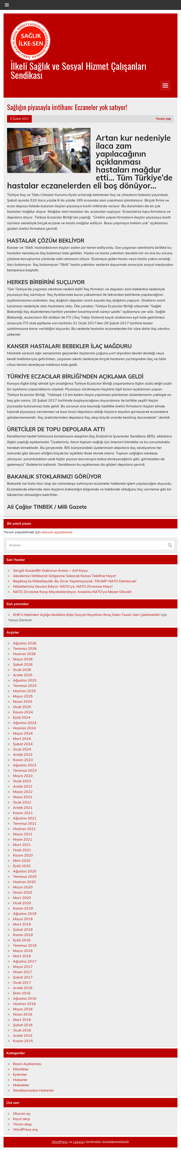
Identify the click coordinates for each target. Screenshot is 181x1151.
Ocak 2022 (22, 802)
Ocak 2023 (22, 781)
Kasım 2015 (23, 1041)
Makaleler (21, 1085)
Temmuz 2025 (25, 685)
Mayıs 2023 (23, 775)
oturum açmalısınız (56, 532)
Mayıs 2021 (23, 834)
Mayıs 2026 (23, 659)
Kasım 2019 (23, 908)
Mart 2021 (22, 844)
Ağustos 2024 (24, 722)
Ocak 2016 (22, 1030)
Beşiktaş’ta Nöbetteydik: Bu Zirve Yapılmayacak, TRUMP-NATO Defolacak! (74, 581)
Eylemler (20, 1074)
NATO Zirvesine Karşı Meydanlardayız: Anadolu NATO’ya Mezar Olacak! (72, 591)
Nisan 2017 (22, 972)
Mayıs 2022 (23, 791)
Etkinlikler (21, 1069)
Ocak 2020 (22, 903)
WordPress (60, 1142)
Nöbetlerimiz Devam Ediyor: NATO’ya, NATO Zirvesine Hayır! (63, 586)
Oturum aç (21, 1113)
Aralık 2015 (22, 1035)
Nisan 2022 (22, 797)
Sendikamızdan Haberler (33, 1090)
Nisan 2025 (22, 701)
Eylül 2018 (21, 940)
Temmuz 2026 (25, 648)
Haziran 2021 (24, 828)
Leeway (79, 1142)
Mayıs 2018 (23, 950)
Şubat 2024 (23, 744)
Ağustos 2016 (24, 998)
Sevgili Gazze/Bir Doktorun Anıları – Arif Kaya (50, 570)
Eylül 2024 (21, 717)
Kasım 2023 (23, 760)
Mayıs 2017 (23, 966)
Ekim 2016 (21, 993)
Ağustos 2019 (24, 913)
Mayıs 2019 (23, 919)
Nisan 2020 (22, 892)
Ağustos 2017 (24, 961)
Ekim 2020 (21, 860)
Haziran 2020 (24, 881)
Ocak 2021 (22, 850)
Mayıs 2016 (23, 1009)
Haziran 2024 (24, 728)
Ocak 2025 (22, 707)
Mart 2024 (22, 738)
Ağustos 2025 (24, 680)
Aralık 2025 (22, 675)
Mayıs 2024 (23, 733)
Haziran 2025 (24, 691)
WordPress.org (25, 1129)
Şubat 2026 (23, 664)
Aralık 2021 (22, 807)
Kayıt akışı (21, 1119)
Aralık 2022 (22, 786)
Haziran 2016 (24, 1003)
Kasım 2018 (23, 935)
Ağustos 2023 (24, 765)
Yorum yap (163, 118)
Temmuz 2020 (25, 876)
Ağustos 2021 (24, 818)
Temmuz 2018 (25, 945)
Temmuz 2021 (25, 823)
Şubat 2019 (23, 929)
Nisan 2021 (22, 839)
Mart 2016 (22, 1019)
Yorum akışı (22, 1124)
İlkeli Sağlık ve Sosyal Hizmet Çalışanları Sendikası (78, 70)
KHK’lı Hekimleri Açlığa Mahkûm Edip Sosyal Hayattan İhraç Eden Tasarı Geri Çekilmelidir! (86, 614)
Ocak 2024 (22, 749)
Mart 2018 (22, 956)
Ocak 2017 (22, 982)
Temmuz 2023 (25, 770)
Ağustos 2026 (24, 643)
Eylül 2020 (21, 866)
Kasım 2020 (23, 855)
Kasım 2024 (23, 712)
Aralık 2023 (22, 754)
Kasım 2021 (23, 813)
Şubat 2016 (23, 1025)
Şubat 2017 (23, 977)
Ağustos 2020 (24, 871)
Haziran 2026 (24, 653)
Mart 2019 (22, 924)
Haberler (20, 1079)
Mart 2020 (22, 897)
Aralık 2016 (22, 988)
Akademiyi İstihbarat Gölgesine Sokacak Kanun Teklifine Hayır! (64, 576)
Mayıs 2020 (23, 887)
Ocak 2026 (22, 669)
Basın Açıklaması (27, 1064)
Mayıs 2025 (23, 696)
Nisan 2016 (22, 1014)
